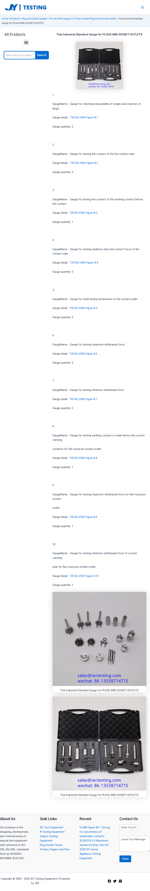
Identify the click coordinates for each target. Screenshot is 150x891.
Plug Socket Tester (51, 845)
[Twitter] (115, 881)
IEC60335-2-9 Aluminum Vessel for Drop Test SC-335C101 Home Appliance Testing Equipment (94, 849)
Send (125, 858)
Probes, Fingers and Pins (55, 849)
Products (15, 18)
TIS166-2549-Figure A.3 (83, 212)
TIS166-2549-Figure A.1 (84, 117)
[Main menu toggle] (142, 7)
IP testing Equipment (52, 831)
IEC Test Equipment (51, 827)
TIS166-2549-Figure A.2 (84, 163)
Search (41, 55)
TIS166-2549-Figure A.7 (83, 399)
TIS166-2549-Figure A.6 (83, 353)
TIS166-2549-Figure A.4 (84, 262)
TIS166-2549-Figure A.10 (84, 576)
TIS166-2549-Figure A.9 (83, 517)
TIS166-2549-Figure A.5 (83, 308)
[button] (26, 42)
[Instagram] (120, 881)
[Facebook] (109, 881)
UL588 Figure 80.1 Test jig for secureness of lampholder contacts (95, 832)
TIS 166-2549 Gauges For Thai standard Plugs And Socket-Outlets (82, 18)
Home (5, 18)
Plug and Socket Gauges (34, 18)
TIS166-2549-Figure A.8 (83, 458)
